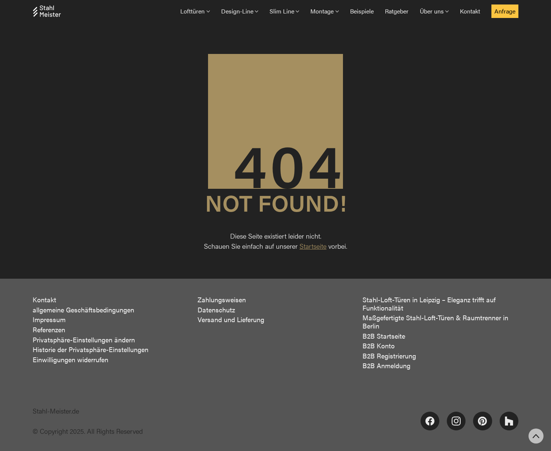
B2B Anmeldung (386, 365)
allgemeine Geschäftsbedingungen (83, 310)
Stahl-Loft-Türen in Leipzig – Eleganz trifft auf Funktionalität (429, 304)
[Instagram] (456, 421)
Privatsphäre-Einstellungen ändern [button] (84, 340)
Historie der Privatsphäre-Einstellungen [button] (90, 349)
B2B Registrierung (389, 356)
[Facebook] (430, 421)
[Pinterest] (482, 421)
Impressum (49, 319)
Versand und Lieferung (231, 319)
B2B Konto (378, 346)
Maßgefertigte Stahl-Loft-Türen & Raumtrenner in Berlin (435, 322)
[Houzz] (509, 421)
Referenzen (49, 330)
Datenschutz (216, 310)
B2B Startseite (383, 336)
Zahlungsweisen (222, 300)
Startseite (312, 246)
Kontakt (44, 300)
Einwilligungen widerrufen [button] (70, 359)
